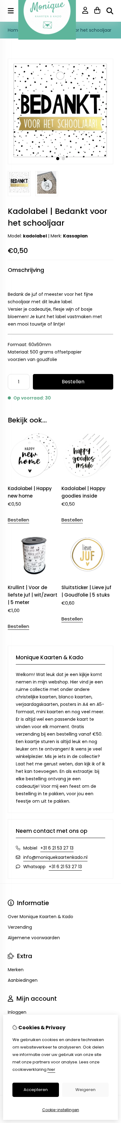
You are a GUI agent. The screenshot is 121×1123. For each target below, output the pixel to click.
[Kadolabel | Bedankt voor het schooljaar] (60, 163)
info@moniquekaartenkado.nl (55, 857)
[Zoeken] (109, 10)
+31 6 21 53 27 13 (57, 848)
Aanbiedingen (23, 980)
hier (51, 1069)
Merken (16, 970)
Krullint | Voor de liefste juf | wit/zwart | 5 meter (32, 595)
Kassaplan (75, 236)
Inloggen (17, 1012)
